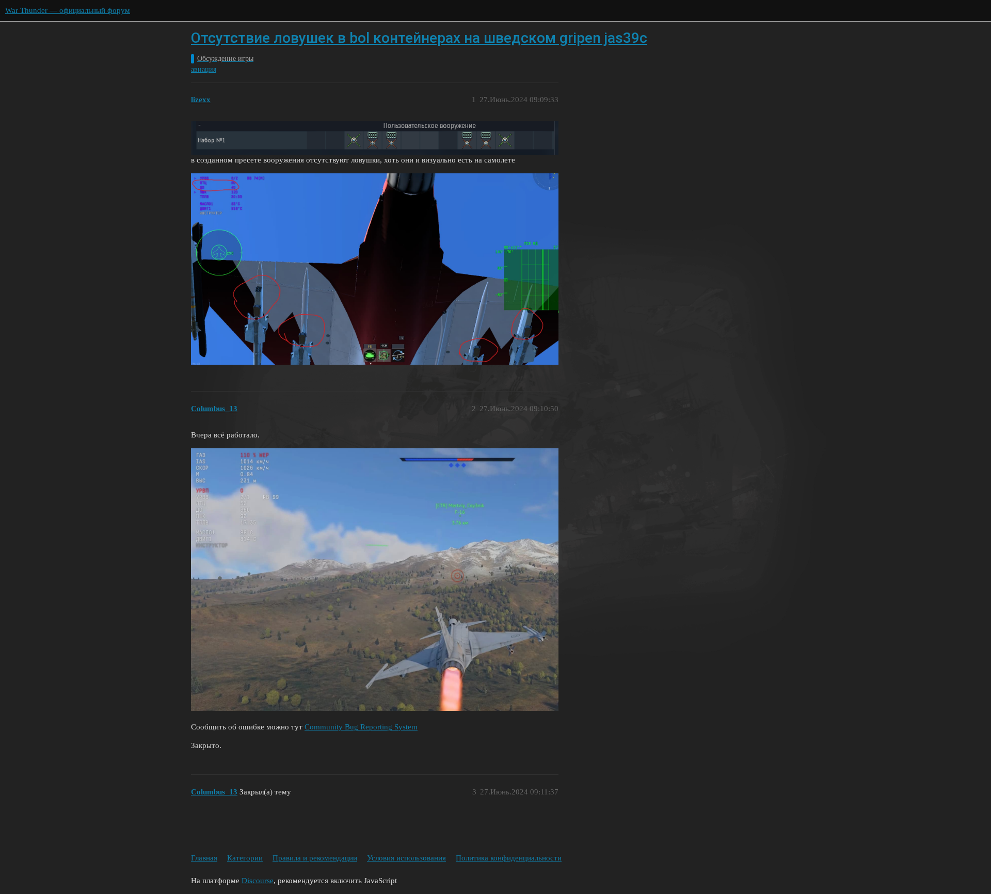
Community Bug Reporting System (361, 727)
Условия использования (406, 858)
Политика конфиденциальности (509, 858)
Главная (204, 858)
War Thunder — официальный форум (67, 10)
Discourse (258, 880)
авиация (203, 69)
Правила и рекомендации (315, 858)
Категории (245, 858)
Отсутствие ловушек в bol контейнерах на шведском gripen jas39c (419, 37)
